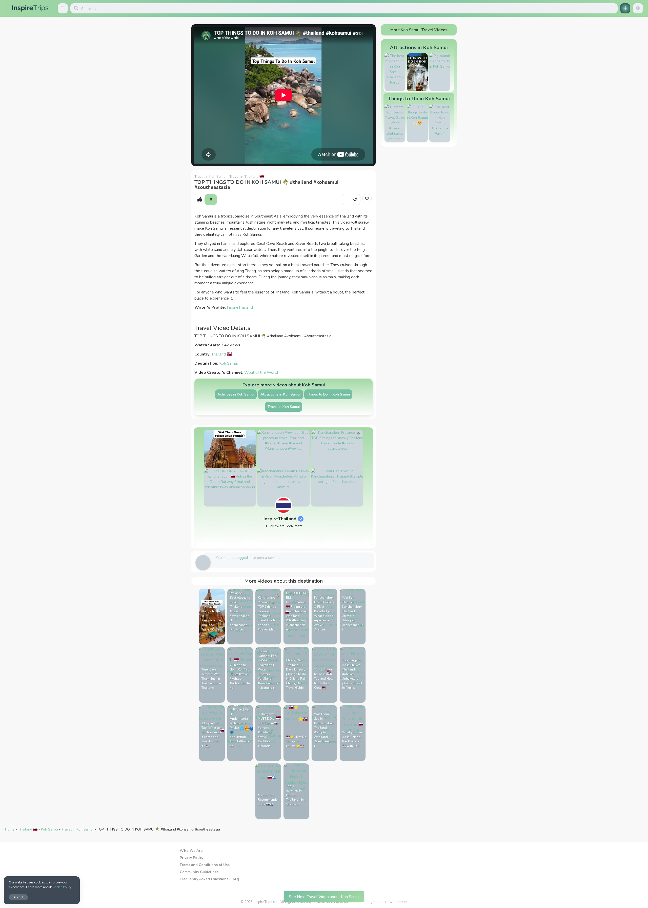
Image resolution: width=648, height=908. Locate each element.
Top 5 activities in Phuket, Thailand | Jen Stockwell (295, 795)
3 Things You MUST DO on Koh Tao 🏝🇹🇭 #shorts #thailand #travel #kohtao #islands (268, 730)
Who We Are (191, 850)
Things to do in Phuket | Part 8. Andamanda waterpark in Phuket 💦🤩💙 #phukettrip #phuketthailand (240, 725)
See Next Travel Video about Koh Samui (324, 895)
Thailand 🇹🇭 (221, 354)
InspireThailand (240, 307)
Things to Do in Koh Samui (328, 394)
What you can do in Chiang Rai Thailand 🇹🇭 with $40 (352, 739)
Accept (18, 897)
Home (9, 829)
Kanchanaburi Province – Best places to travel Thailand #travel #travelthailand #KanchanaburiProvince (240, 608)
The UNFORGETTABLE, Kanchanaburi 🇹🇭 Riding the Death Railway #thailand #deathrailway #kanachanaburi (296, 608)
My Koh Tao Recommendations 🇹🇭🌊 (268, 799)
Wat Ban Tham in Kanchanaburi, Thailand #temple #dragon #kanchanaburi (352, 613)
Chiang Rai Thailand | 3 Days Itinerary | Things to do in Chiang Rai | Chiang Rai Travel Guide (296, 674)
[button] (63, 8)
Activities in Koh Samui (235, 394)
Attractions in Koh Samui (280, 394)
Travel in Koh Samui (210, 176)
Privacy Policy (191, 857)
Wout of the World (261, 372)
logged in (244, 557)
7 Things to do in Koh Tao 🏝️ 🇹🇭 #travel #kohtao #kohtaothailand (240, 676)
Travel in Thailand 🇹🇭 (246, 176)
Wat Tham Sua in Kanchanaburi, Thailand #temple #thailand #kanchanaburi (324, 730)
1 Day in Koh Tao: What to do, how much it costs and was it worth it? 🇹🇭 (211, 734)
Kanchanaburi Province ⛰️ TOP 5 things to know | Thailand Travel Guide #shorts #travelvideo (267, 613)
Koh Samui (228, 363)
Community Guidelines (199, 872)
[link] (367, 198)
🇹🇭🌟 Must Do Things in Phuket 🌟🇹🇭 (296, 741)
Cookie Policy (62, 887)
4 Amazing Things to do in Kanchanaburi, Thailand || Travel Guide (211, 618)
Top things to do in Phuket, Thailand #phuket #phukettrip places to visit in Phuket (352, 674)
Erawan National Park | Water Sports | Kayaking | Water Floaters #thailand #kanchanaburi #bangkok (268, 669)
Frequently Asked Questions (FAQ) (209, 879)
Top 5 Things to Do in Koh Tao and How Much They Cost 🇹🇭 (323, 678)
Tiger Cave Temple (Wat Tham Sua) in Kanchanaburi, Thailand (211, 678)
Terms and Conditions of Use (205, 864)
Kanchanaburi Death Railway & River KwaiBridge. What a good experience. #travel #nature (324, 613)
